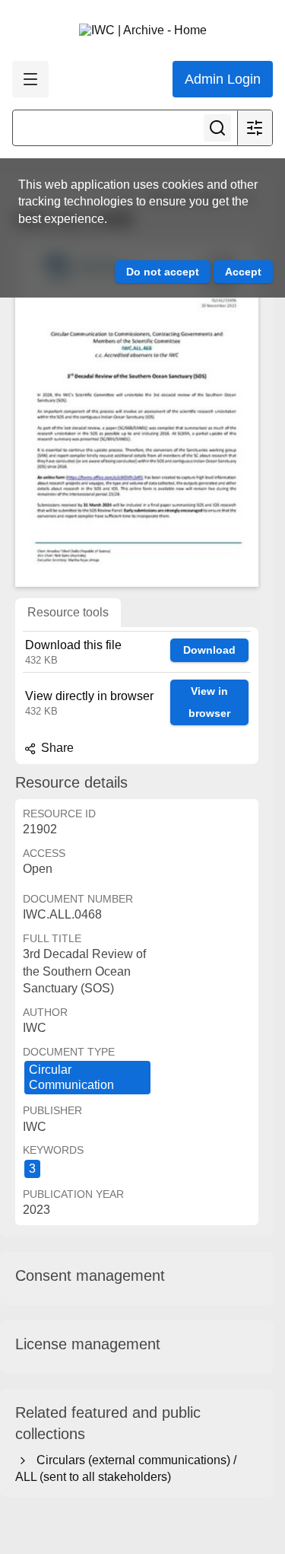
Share (56, 747)
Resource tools (68, 612)
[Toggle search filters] (254, 127)
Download (209, 650)
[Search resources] (217, 128)
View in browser (209, 702)
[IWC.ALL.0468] (136, 413)
